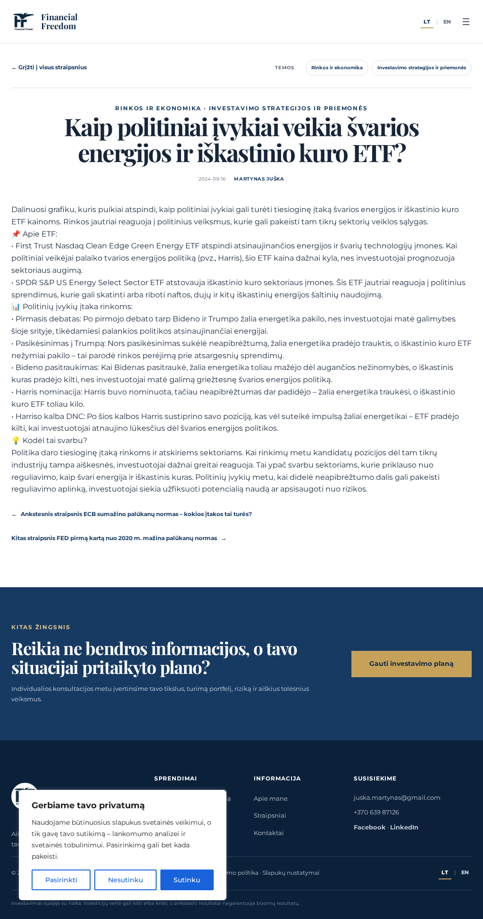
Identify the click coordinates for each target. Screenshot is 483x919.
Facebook (370, 827)
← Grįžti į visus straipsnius (49, 67)
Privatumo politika (232, 873)
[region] (122, 845)
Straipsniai (270, 815)
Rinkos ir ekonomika (337, 68)
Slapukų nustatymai (291, 873)
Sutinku (187, 880)
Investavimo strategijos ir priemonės (421, 68)
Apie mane (271, 798)
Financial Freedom (59, 22)
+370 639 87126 (376, 812)
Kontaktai (269, 833)
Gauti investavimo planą (411, 663)
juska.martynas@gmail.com (397, 797)
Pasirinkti (61, 880)
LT (427, 22)
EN (447, 22)
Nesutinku (125, 880)
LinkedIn (404, 827)
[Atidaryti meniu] (466, 21)
